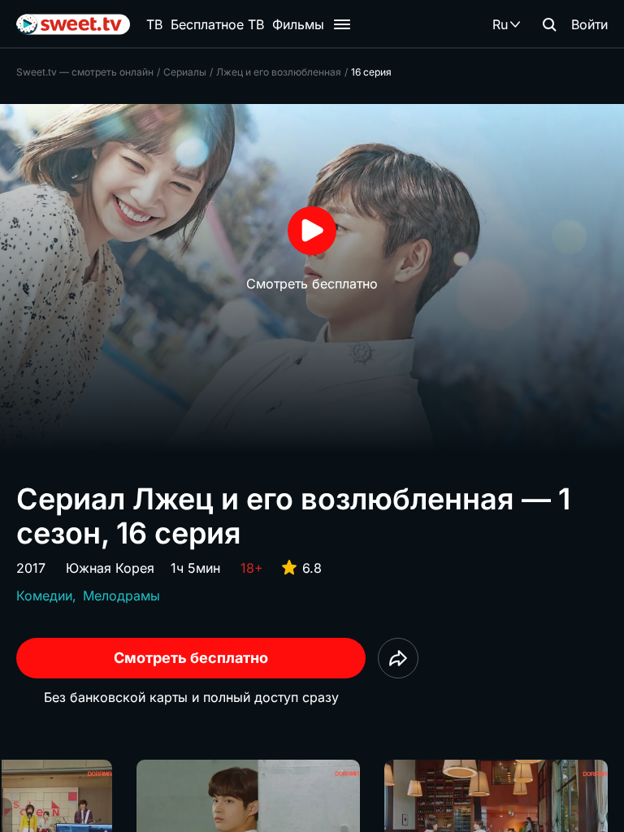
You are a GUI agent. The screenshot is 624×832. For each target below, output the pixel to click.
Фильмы (298, 24)
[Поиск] (549, 24)
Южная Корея (110, 568)
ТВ (154, 24)
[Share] (398, 658)
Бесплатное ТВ (217, 24)
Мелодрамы (121, 595)
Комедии (44, 595)
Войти (589, 24)
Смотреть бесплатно (191, 657)
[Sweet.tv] (73, 24)
